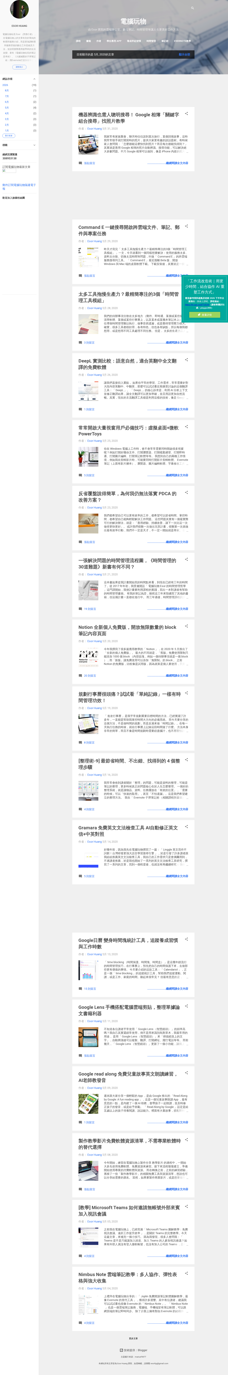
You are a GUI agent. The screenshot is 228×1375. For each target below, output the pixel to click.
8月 (7, 90)
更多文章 (133, 1338)
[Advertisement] (133, 83)
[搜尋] (192, 8)
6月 (7, 101)
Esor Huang (19, 25)
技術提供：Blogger (135, 1350)
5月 (7, 107)
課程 (78, 41)
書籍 (88, 41)
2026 (5, 85)
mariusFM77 (140, 1357)
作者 (98, 41)
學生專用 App (114, 41)
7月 (7, 96)
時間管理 (151, 41)
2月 (7, 124)
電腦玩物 (133, 21)
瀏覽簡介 (19, 67)
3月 (7, 119)
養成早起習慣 (134, 41)
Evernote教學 (182, 41)
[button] (186, 114)
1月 (7, 130)
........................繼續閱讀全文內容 (167, 163)
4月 (7, 113)
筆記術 (164, 41)
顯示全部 (184, 54)
